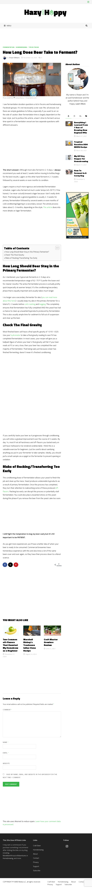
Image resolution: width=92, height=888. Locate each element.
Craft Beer (37, 845)
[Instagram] (88, 1)
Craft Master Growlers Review (51, 642)
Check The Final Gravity (14, 254)
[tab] (68, 116)
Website (6, 763)
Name (6, 742)
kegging (42, 304)
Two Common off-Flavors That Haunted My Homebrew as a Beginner (10, 645)
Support (36, 866)
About (35, 853)
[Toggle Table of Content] (56, 248)
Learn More (80, 103)
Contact (36, 858)
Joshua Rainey (19, 98)
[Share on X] (10, 564)
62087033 (10, 98)
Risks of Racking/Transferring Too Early (21, 258)
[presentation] (68, 116)
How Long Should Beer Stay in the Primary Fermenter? (27, 251)
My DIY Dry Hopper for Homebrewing (81, 159)
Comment (7, 709)
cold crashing (30, 304)
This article (47, 207)
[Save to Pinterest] (16, 564)
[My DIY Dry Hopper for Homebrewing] (69, 156)
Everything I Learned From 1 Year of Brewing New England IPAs (81, 127)
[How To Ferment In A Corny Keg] (69, 170)
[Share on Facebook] (5, 564)
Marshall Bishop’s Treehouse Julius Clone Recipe (29, 645)
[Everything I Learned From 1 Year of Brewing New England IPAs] (69, 122)
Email (6, 753)
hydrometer (15, 335)
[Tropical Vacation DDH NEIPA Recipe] (69, 142)
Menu (8, 25)
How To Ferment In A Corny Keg (80, 173)
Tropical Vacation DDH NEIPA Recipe (81, 144)
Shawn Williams (14, 57)
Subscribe (36, 870)
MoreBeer (6, 855)
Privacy (36, 862)
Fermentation (8, 47)
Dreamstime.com (31, 98)
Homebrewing (21, 47)
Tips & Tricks (34, 47)
